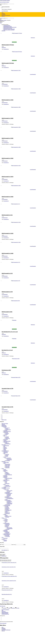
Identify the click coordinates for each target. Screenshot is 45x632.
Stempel (6, 526)
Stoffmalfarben (7, 500)
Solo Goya (8, 491)
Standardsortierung (7, 25)
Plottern (3, 539)
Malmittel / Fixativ (8, 516)
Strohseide (7, 532)
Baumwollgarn (7, 464)
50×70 (6, 521)
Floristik (5, 427)
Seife (4, 453)
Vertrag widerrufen (3, 623)
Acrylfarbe (7, 489)
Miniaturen (5, 448)
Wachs (5, 457)
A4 (5, 522)
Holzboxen (7, 436)
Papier (6, 479)
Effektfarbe (9, 494)
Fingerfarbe (7, 485)
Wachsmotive (9, 458)
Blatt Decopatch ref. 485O (7, 118)
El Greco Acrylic (9, 490)
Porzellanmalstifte (10, 498)
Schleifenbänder (8, 429)
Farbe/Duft (7, 454)
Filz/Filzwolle (6, 432)
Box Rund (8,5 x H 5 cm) (7, 350)
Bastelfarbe (5, 470)
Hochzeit (5, 447)
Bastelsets (5, 475)
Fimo (6, 482)
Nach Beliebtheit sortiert (8, 26)
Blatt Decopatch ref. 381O (7, 81)
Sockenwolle (7, 467)
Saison (5, 449)
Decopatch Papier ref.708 (7, 388)
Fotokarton (5, 520)
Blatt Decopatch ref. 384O (7, 99)
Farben (5, 488)
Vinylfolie (5, 540)
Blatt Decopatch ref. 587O (7, 176)
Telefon (3, 6)
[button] (33, 74)
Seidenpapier (6, 531)
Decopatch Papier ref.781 (7, 406)
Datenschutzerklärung (5, 609)
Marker (6, 511)
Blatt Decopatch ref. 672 (7, 273)
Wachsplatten (9, 459)
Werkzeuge (5, 442)
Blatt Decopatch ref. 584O (7, 158)
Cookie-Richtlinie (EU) (5, 614)
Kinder (5, 20)
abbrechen (3, 30)
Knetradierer (7, 483)
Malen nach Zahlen (5, 423)
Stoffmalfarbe (9, 501)
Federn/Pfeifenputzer (7, 431)
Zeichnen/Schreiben (7, 505)
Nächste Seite (4, 419)
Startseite (1, 20)
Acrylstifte (7, 507)
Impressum (4, 611)
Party (3, 537)
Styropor (5, 440)
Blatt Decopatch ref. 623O (7, 233)
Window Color (7, 504)
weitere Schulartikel (8, 474)
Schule (5, 471)
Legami (5, 469)
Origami (6, 519)
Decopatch (5, 477)
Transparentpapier (7, 534)
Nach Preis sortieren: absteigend (9, 29)
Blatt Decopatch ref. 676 (7, 291)
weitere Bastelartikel (7, 441)
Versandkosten (6, 49)
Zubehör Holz (7, 438)
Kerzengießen (7, 460)
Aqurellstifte (7, 508)
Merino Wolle (7, 465)
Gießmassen (6, 452)
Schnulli (5, 487)
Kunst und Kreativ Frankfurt (4, 2)
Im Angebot (3, 14)
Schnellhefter (7, 473)
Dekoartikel (3, 444)
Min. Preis (1, 544)
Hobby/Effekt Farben (8, 493)
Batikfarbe (8, 502)
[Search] (0, 5)
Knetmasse (5, 480)
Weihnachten (4, 425)
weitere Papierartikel (7, 533)
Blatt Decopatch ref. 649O (7, 253)
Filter (24, 544)
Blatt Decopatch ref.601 (7, 311)
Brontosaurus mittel (6, 370)
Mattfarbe (8, 495)
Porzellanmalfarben (8, 497)
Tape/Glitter (7, 529)
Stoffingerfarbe (7, 486)
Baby (4, 446)
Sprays (6, 499)
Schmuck (3, 424)
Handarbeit (3, 461)
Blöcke (6, 472)
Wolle (4, 463)
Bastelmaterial (4, 426)
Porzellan (6, 506)
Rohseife (6, 455)
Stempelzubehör (9, 528)
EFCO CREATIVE (4, 550)
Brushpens (7, 509)
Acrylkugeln (5, 430)
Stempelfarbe (7, 524)
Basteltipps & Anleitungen (6, 15)
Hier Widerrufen (2, 606)
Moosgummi (6, 439)
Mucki (4, 484)
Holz (4, 435)
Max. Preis (13, 544)
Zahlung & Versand (5, 613)
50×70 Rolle (7, 535)
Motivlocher (7, 525)
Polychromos (7, 513)
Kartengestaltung (6, 523)
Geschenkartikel (6, 445)
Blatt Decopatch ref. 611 (7, 215)
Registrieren (6, 10)
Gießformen (6, 451)
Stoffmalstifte (9, 503)
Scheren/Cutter (7, 443)
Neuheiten (3, 13)
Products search (3, 3)
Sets (6, 481)
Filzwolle (6, 434)
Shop (2, 12)
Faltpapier (5, 518)
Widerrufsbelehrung (5, 612)
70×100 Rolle (7, 536)
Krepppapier (5, 530)
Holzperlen (7, 437)
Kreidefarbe (7, 496)
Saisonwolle (7, 466)
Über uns (3, 16)
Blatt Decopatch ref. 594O (7, 196)
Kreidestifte (7, 510)
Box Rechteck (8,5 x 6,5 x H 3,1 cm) (10, 331)
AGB (2, 610)
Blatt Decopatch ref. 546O (7, 138)
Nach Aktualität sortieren (8, 28)
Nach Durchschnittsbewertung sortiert (10, 27)
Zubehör (6, 456)
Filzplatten (7, 433)
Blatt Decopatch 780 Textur (8, 63)
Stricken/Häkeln (6, 462)
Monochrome (7, 512)
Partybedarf (5, 538)
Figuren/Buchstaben (8, 478)
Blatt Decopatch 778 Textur (8, 44)
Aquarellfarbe (7, 492)
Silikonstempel (9, 527)
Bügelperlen (5, 476)
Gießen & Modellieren (5, 450)
